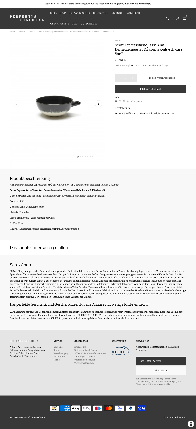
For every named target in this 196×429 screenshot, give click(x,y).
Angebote (118, 3)
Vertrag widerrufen (84, 363)
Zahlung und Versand (85, 356)
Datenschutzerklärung (85, 350)
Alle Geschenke (35, 32)
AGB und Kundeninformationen (90, 353)
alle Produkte (101, 3)
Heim (12, 32)
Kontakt (57, 350)
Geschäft (21, 32)
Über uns (58, 347)
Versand (135, 65)
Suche (56, 359)
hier (169, 384)
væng (183, 417)
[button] (167, 18)
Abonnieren (161, 370)
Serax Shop (59, 356)
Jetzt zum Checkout (150, 88)
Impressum (80, 347)
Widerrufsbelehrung (84, 359)
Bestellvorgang (61, 353)
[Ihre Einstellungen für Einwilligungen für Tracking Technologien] (191, 424)
